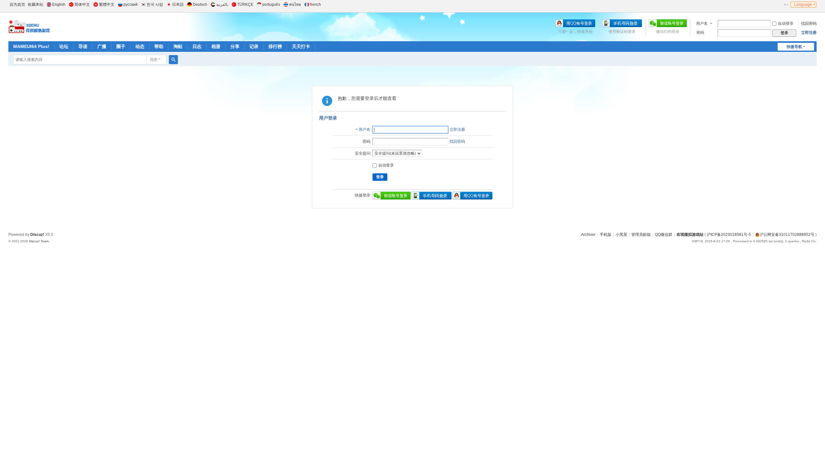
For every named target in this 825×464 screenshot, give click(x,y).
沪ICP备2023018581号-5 (729, 234)
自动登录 (785, 23)
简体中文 (82, 4)
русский (130, 4)
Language (803, 4)
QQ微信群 (663, 234)
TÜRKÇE (245, 4)
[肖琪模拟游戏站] (29, 26)
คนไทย (295, 4)
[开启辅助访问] (779, 4)
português (271, 4)
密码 (700, 32)
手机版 (605, 234)
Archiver (588, 234)
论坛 (63, 46)
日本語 (178, 4)
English (58, 4)
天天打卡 (301, 46)
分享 (234, 46)
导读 (82, 46)
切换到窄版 (786, 4)
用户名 (702, 23)
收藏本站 (35, 4)
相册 (215, 46)
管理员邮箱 (641, 234)
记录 (253, 46)
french (315, 4)
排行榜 (275, 46)
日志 (196, 46)
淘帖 (177, 46)
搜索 (154, 59)
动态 (139, 46)
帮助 (158, 46)
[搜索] (173, 59)
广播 (101, 46)
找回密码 (809, 23)
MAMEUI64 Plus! (31, 46)
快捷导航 (794, 46)
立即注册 (809, 32)
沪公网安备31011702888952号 (787, 234)
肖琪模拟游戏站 (690, 234)
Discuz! (37, 234)
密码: (367, 141)
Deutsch (200, 4)
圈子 (120, 46)
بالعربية (222, 4)
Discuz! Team (39, 241)
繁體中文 (106, 4)
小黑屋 (621, 234)
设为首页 (17, 4)
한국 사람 (155, 4)
